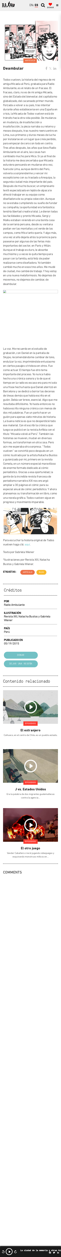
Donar (20, 655)
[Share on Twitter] (50, 68)
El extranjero (30, 730)
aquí (27, 544)
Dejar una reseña (20, 664)
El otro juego (30, 848)
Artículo (27, 572)
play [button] (9, 1251)
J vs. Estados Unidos (30, 789)
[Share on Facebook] (46, 68)
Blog (41, 572)
